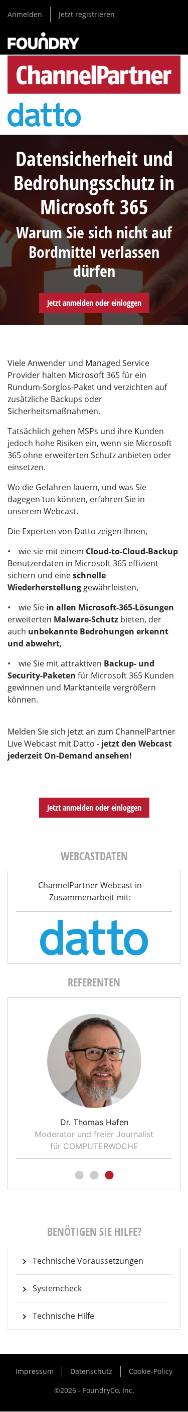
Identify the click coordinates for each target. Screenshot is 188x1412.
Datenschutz (91, 1371)
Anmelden (25, 14)
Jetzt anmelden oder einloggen (94, 302)
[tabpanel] (94, 1079)
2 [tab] (94, 1176)
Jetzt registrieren (87, 14)
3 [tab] (109, 1176)
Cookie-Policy (150, 1371)
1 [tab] (79, 1176)
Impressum (35, 1371)
